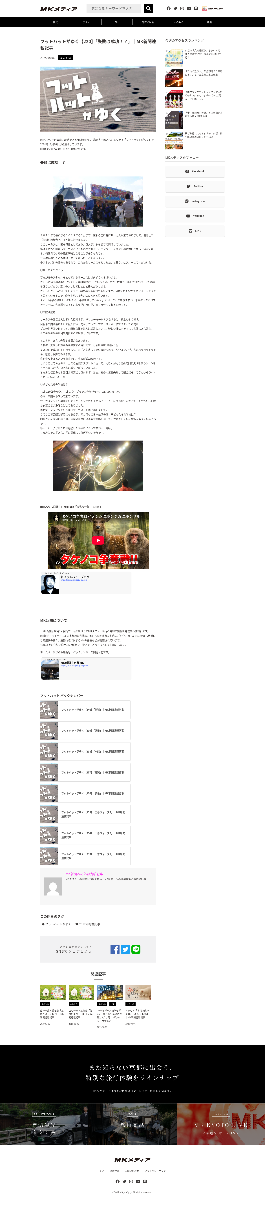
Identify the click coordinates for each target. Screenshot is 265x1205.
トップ (100, 1170)
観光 (55, 22)
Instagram (198, 201)
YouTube (198, 216)
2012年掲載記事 (89, 924)
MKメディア (126, 1192)
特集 (209, 22)
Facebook (198, 171)
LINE (198, 231)
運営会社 (114, 1170)
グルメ (86, 22)
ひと (117, 22)
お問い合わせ (132, 1170)
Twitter (198, 186)
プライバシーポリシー (156, 1170)
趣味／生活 (148, 22)
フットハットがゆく (58, 924)
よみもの (178, 22)
